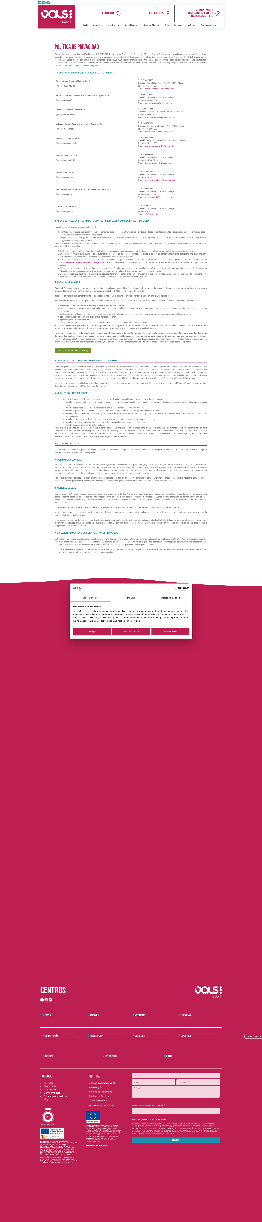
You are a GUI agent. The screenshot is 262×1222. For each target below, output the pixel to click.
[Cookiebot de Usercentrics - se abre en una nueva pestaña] (177, 589)
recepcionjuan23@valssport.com (158, 163)
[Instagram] (48, 2)
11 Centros (156, 13)
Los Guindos (111, 1056)
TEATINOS (94, 1015)
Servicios (112, 25)
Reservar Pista (150, 25)
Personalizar (129, 631)
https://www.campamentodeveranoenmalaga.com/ (82, 262)
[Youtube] (44, 2)
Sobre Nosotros (131, 25)
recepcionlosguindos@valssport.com (160, 180)
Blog (167, 25)
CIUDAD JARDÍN (51, 1036)
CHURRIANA (186, 1015)
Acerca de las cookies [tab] (171, 597)
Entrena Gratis (207, 25)
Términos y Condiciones (101, 1105)
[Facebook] (39, 2)
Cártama (48, 1056)
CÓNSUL (48, 1015)
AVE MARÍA (140, 1015)
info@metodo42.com (154, 214)
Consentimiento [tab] (90, 597)
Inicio (85, 25)
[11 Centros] (168, 13)
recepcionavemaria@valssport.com (160, 89)
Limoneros (186, 1036)
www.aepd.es (184, 433)
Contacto (108, 13)
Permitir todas (170, 631)
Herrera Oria (96, 1036)
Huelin (169, 1056)
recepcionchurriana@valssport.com (160, 117)
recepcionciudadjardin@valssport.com (161, 146)
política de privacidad (158, 1120)
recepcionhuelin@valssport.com (158, 197)
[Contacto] (118, 13)
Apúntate (191, 25)
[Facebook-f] (42, 1000)
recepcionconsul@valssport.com (158, 103)
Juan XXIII (140, 1036)
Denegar (92, 631)
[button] (59, 1015)
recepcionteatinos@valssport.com (159, 132)
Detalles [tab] (131, 597)
